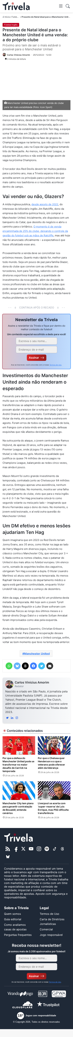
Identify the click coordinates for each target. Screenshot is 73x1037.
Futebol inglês (18, 17)
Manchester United (37, 653)
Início (7, 17)
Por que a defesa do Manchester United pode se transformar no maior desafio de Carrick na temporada (18, 765)
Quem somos (12, 913)
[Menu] (60, 5)
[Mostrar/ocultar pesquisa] (67, 6)
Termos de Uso (55, 365)
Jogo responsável (51, 935)
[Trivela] (16, 6)
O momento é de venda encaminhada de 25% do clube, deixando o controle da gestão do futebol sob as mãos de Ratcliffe (35, 231)
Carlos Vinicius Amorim (32, 682)
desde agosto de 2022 (44, 204)
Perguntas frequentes (18, 935)
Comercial (46, 929)
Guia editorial (12, 919)
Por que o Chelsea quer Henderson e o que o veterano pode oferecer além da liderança (51, 763)
